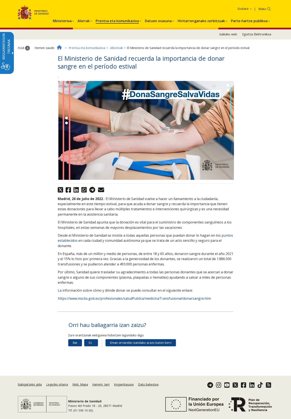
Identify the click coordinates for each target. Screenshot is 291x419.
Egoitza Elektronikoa (256, 34)
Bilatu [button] (262, 9)
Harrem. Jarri (100, 384)
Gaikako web (228, 34)
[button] (237, 8)
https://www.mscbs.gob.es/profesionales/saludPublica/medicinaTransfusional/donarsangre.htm (134, 298)
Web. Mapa (80, 384)
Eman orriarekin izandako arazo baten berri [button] (140, 343)
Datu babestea (148, 384)
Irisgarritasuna (124, 384)
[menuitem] (62, 20)
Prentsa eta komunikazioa (87, 48)
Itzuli (21, 48)
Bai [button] (75, 343)
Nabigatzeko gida (30, 384)
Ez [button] (90, 343)
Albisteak (116, 48)
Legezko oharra (57, 384)
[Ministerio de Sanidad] (33, 13)
